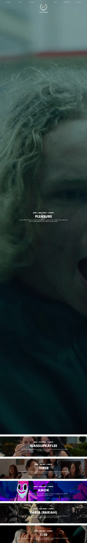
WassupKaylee (43, 445)
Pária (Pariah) (43, 512)
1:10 (43, 534)
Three (43, 468)
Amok (43, 490)
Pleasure (43, 216)
